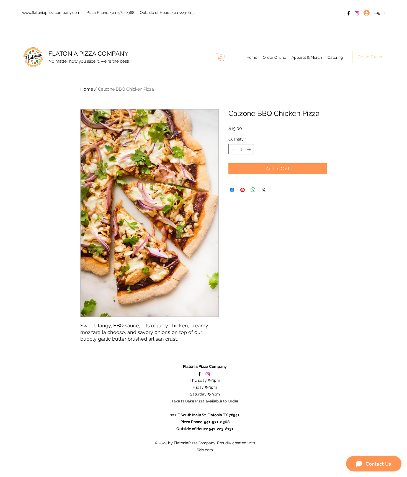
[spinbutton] (241, 149)
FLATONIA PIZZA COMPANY (88, 53)
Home (86, 89)
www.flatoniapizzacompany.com (51, 12)
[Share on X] (263, 190)
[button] (221, 57)
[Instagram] (357, 13)
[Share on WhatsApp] (253, 190)
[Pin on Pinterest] (242, 190)
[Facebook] (348, 13)
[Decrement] (232, 149)
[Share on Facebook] (232, 190)
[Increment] (249, 149)
